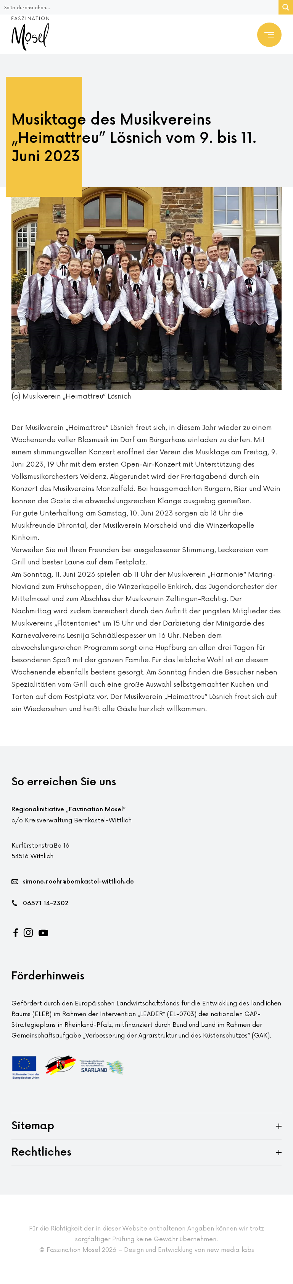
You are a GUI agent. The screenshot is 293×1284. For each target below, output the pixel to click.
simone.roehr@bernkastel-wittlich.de (78, 881)
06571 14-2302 (46, 903)
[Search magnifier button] (286, 7)
